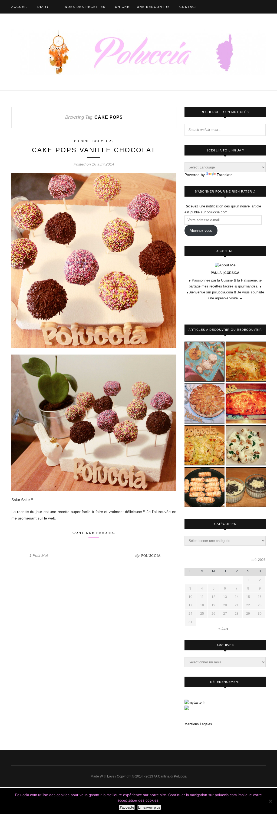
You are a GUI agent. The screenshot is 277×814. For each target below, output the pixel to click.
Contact (188, 6)
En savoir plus (149, 807)
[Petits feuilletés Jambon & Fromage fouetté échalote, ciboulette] (204, 487)
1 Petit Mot (38, 555)
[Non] (270, 801)
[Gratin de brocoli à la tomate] (246, 362)
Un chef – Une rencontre (142, 6)
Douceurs (103, 141)
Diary (43, 6)
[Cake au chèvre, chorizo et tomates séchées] (246, 403)
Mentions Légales (198, 724)
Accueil (19, 6)
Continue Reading (94, 532)
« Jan (223, 628)
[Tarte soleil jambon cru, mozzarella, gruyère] (204, 403)
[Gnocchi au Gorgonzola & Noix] (246, 445)
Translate (225, 175)
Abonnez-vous (201, 231)
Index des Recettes (84, 6)
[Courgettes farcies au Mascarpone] (204, 445)
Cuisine (82, 141)
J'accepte (126, 807)
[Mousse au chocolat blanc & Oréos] (246, 487)
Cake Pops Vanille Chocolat (94, 150)
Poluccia (151, 556)
